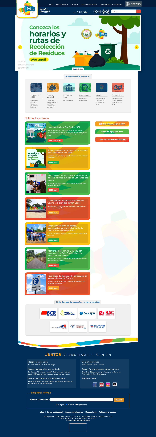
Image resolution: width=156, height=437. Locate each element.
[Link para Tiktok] (114, 384)
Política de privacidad (107, 412)
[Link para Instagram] (108, 384)
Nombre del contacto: (40, 399)
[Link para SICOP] (97, 326)
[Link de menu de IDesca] (101, 87)
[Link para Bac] (106, 313)
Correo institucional (55, 412)
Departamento (82, 405)
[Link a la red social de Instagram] (103, 11)
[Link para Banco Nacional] (68, 313)
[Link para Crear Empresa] (59, 326)
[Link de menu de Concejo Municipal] (53, 87)
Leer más (53, 162)
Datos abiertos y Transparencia (111, 4)
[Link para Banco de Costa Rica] (48, 313)
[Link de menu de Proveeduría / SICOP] (36, 87)
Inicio (51, 4)
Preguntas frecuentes (89, 4)
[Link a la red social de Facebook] (95, 11)
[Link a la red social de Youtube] (99, 11)
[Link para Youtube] (101, 384)
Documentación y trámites (77, 76)
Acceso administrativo (74, 412)
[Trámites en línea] (69, 87)
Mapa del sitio (91, 412)
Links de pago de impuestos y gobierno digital (77, 302)
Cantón (74, 4)
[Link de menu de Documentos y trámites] (85, 87)
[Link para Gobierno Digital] (78, 326)
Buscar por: (60, 405)
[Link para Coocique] (87, 313)
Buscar (119, 400)
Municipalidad (61, 4)
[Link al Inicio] (27, 8)
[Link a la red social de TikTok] (108, 11)
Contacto (71, 405)
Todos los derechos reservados (79, 420)
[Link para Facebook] (95, 384)
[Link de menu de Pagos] (118, 87)
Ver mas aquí (55, 140)
